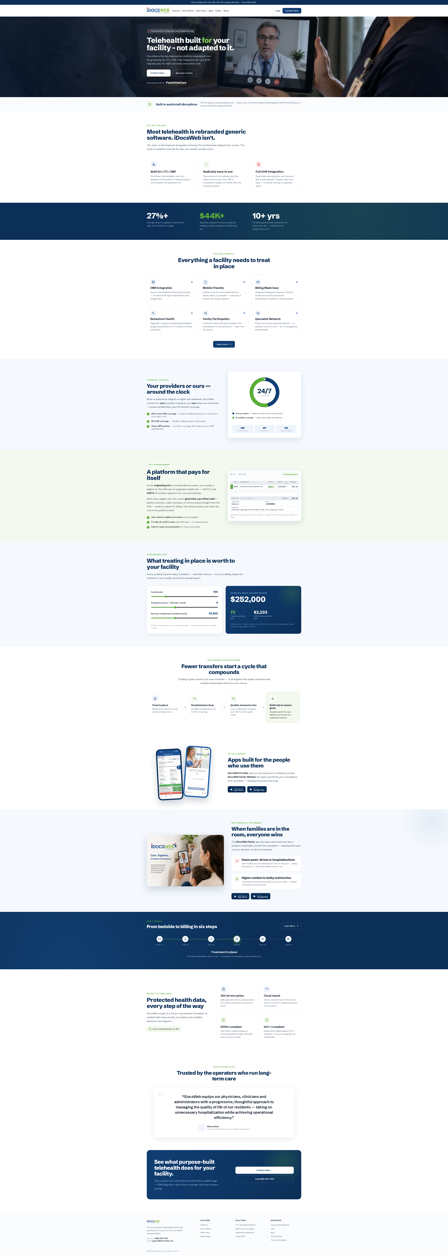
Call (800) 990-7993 (264, 1179)
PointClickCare (176, 82)
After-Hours (201, 10)
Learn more (222, 344)
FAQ (272, 1229)
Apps (211, 10)
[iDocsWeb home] (158, 11)
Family (218, 10)
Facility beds (157, 592)
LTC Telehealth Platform (246, 1225)
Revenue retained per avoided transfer (169, 613)
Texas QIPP (240, 1236)
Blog (273, 1232)
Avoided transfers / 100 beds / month (168, 603)
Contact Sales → (158, 73)
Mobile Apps (205, 1236)
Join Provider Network (280, 1225)
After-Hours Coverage (245, 1229)
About (226, 10)
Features (176, 10)
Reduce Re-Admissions (245, 1232)
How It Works (188, 10)
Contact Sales (292, 10)
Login (277, 10)
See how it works (184, 73)
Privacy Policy (276, 1236)
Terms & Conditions (279, 1240)
